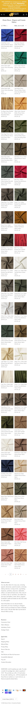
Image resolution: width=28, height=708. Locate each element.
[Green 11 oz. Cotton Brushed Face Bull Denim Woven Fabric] (21, 194)
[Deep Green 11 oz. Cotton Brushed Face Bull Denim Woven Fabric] (7, 172)
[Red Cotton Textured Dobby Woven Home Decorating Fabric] (21, 35)
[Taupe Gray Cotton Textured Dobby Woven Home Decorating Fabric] (7, 149)
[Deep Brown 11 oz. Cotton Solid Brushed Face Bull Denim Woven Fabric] (21, 399)
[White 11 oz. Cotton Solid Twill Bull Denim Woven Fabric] (21, 263)
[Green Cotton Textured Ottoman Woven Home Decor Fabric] (21, 58)
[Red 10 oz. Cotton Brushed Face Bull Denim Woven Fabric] (21, 172)
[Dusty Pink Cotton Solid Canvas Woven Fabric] (7, 555)
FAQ (2, 652)
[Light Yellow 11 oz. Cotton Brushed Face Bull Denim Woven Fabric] (7, 354)
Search (3, 639)
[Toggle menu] (1, 14)
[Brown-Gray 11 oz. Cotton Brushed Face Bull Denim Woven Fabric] (7, 263)
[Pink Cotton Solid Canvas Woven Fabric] (21, 534)
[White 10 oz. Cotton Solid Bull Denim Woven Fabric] (7, 308)
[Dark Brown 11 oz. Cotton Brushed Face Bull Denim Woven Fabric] (7, 240)
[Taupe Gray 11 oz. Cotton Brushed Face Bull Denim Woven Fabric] (7, 194)
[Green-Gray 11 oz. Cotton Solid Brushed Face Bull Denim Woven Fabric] (21, 285)
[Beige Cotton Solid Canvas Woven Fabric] (7, 489)
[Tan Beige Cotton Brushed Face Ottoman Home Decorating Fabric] (7, 103)
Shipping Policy (5, 642)
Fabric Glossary (5, 625)
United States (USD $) (8, 699)
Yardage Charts (5, 630)
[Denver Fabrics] (14, 14)
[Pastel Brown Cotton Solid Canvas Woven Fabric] (21, 445)
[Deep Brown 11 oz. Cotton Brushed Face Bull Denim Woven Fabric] (21, 308)
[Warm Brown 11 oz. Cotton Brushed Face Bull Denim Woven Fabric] (21, 331)
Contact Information (6, 662)
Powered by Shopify (16, 703)
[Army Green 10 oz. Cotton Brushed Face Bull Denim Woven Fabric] (7, 422)
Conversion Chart (5, 622)
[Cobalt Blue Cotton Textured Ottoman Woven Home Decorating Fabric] (7, 35)
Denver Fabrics (8, 703)
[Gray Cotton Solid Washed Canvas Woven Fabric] (21, 511)
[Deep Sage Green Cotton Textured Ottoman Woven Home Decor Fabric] (7, 126)
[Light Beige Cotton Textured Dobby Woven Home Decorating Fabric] (21, 81)
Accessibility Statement (7, 657)
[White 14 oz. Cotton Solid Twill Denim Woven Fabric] (21, 354)
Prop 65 (3, 659)
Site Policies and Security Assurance (10, 654)
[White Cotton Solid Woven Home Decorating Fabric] (7, 58)
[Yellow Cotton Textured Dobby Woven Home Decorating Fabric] (21, 103)
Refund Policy (4, 644)
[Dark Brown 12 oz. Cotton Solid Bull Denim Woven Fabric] (21, 149)
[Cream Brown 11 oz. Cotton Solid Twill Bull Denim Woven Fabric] (21, 422)
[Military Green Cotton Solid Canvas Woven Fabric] (21, 489)
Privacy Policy (4, 647)
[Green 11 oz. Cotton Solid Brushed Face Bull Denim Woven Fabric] (21, 377)
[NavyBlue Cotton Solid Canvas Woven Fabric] (7, 466)
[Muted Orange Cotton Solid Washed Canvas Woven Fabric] (21, 555)
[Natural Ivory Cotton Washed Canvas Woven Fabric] (21, 466)
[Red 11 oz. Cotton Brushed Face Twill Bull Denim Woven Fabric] (21, 240)
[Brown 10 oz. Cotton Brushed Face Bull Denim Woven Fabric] (7, 217)
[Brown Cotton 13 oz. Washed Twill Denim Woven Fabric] (21, 217)
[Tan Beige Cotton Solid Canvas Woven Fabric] (7, 511)
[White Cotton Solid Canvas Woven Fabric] (7, 445)
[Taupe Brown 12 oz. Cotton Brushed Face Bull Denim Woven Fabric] (7, 399)
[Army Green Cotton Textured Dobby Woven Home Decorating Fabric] (21, 126)
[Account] (23, 14)
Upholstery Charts (5, 627)
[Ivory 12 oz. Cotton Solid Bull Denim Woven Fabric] (7, 377)
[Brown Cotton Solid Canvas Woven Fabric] (7, 534)
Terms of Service (5, 649)
